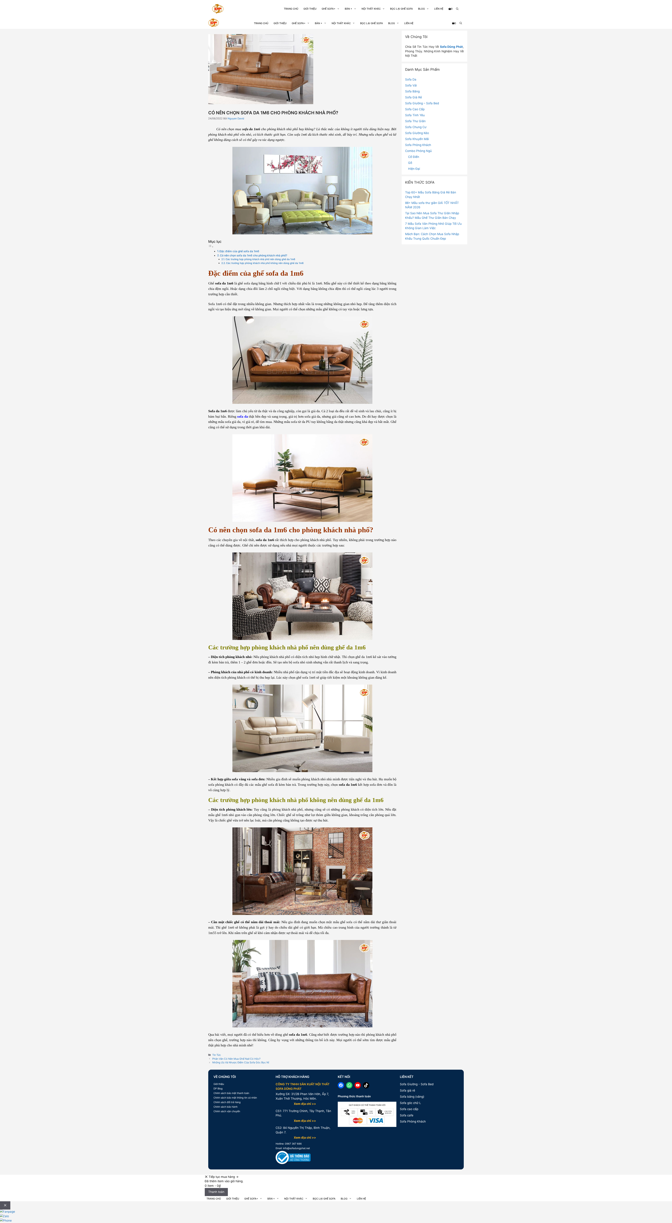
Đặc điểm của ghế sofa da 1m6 (239, 251)
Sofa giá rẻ (407, 1090)
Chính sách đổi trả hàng (227, 1102)
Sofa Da (410, 79)
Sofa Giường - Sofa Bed (417, 1084)
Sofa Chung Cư (415, 127)
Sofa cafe (406, 1115)
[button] (457, 9)
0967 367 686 (293, 1143)
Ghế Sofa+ (328, 8)
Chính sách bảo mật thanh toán (231, 1093)
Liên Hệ (438, 8)
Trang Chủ (291, 8)
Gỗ (410, 163)
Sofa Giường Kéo (417, 133)
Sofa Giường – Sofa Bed (422, 103)
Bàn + (348, 8)
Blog (421, 8)
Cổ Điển (413, 157)
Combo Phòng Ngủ (418, 151)
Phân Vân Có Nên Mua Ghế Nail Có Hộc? (236, 1058)
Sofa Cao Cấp (415, 109)
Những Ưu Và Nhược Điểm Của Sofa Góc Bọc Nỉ (240, 1062)
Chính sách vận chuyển (227, 1111)
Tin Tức (216, 1054)
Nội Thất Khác (371, 8)
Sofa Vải (411, 85)
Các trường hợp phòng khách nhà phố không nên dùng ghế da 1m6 (265, 263)
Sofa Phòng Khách (418, 145)
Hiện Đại (414, 168)
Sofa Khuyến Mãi (417, 139)
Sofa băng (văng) (412, 1096)
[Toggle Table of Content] (211, 246)
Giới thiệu (219, 1083)
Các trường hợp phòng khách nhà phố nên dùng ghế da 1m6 (260, 259)
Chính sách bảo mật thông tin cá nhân (235, 1097)
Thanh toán (216, 1192)
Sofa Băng (412, 91)
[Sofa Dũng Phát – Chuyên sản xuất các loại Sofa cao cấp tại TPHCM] (213, 23)
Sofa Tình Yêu (415, 115)
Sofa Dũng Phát (451, 46)
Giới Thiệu (309, 8)
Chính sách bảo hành (225, 1106)
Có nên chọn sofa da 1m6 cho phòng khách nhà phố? (253, 255)
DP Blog (218, 1088)
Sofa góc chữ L (410, 1103)
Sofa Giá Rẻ (413, 97)
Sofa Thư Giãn (415, 121)
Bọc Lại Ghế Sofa (401, 8)
